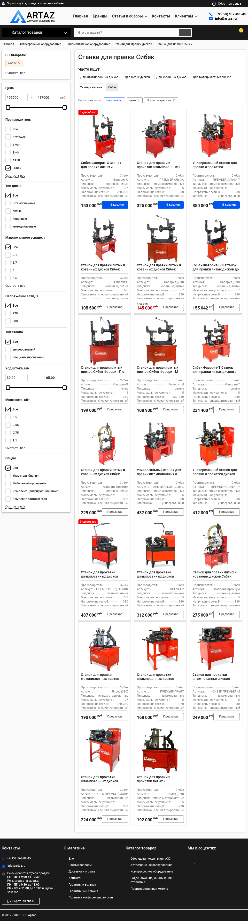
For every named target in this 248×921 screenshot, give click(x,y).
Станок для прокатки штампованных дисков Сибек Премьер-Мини (99, 781)
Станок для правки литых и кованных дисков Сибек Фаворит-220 (159, 269)
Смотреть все (15, 175)
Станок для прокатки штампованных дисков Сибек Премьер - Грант (155, 679)
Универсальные (91, 87)
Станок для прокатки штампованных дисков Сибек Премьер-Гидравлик (103, 576)
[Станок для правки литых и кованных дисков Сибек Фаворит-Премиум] (216, 546)
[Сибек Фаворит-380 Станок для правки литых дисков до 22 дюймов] (216, 239)
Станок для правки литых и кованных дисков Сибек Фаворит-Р (103, 269)
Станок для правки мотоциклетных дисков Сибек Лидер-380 (100, 679)
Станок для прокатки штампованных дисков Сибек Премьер (155, 576)
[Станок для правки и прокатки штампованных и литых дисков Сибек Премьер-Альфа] (160, 136)
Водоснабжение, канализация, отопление (151, 880)
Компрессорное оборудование (152, 871)
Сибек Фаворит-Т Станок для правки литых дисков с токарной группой (214, 372)
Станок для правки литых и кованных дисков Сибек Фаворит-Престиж (103, 474)
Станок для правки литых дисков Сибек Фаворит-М (157, 370)
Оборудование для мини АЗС (151, 858)
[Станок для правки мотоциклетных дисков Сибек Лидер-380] (104, 648)
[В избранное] (125, 115)
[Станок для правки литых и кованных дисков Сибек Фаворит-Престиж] (104, 443)
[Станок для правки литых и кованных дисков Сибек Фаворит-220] (160, 239)
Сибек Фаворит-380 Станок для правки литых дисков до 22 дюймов (216, 269)
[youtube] (191, 860)
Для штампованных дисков (99, 77)
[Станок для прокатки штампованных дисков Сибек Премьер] (160, 546)
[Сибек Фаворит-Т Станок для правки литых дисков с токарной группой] (216, 341)
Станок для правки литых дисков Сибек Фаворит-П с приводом (102, 372)
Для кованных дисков (171, 77)
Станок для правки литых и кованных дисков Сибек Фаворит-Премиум (215, 576)
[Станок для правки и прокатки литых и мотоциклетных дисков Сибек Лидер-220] (160, 750)
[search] (185, 32)
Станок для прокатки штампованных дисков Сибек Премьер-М (211, 679)
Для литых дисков (137, 77)
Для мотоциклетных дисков (212, 77)
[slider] (8, 107)
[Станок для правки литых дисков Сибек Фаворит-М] (160, 341)
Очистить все (15, 73)
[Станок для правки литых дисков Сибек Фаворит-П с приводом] (104, 341)
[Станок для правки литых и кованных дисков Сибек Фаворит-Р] (104, 239)
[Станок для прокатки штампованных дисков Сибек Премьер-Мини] (104, 750)
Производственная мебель (149, 888)
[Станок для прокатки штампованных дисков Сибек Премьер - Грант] (160, 648)
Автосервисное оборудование (151, 865)
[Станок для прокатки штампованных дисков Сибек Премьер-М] (216, 648)
